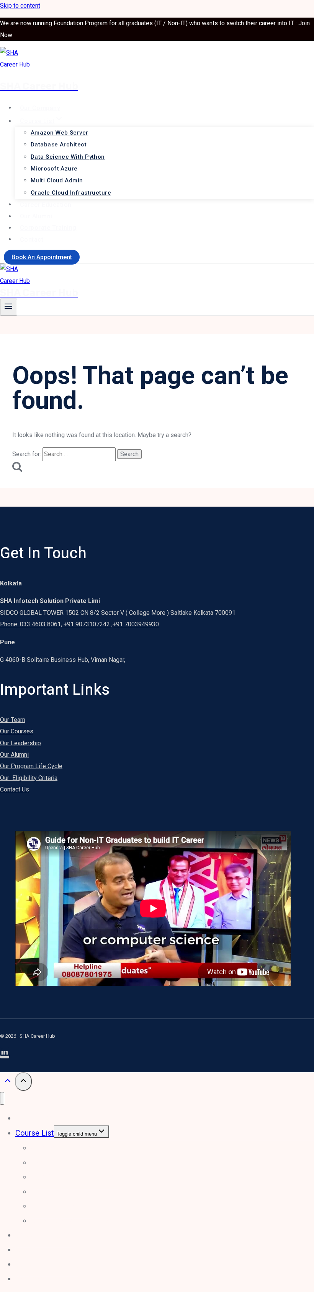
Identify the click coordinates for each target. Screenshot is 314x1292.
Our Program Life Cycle (31, 766)
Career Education (46, 204)
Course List (34, 1133)
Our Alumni (36, 216)
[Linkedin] (4, 1054)
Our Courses (16, 731)
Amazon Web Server (59, 132)
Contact (31, 239)
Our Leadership (20, 743)
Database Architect (59, 144)
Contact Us (14, 789)
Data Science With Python (68, 156)
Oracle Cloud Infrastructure (71, 192)
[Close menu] (2, 1098)
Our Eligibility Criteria (28, 778)
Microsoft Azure (54, 168)
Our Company (40, 107)
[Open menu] (8, 307)
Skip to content (20, 5)
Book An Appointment (41, 257)
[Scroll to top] (7, 1082)
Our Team (12, 719)
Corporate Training (48, 227)
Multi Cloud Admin (57, 180)
